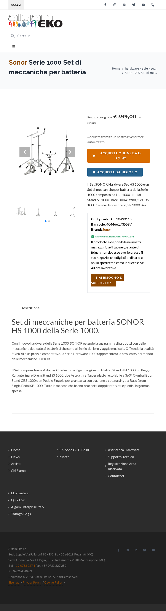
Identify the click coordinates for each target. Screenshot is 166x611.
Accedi (16, 4)
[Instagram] (115, 5)
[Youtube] (143, 5)
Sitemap (13, 582)
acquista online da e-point (121, 155)
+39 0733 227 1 (24, 565)
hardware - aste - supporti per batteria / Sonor (141, 68)
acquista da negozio (117, 172)
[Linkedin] (124, 5)
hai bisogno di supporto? (107, 280)
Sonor (18, 62)
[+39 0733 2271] (153, 5)
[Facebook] (105, 5)
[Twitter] (134, 5)
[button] (45, 221)
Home (116, 68)
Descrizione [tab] (30, 308)
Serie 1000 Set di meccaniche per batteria (141, 73)
